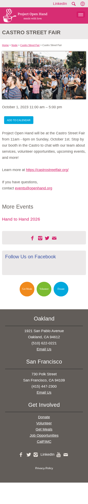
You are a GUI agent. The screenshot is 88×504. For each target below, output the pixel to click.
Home (5, 45)
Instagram (40, 238)
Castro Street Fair (30, 45)
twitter (47, 238)
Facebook (33, 238)
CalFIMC (44, 442)
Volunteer (44, 288)
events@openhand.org (33, 188)
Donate (61, 288)
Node (14, 45)
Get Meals (27, 288)
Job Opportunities (44, 435)
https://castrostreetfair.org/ (47, 170)
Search (73, 3)
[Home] (23, 15)
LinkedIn (60, 4)
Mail (54, 238)
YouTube (58, 454)
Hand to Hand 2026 (21, 219)
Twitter (29, 454)
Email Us (44, 349)
